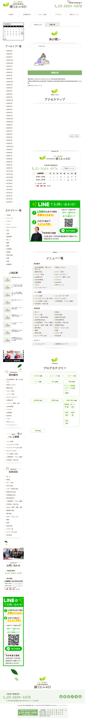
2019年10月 (9, 122)
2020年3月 (9, 112)
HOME (11, 14)
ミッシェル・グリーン (62, 705)
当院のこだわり (60, 267)
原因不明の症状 (60, 317)
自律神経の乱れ (40, 320)
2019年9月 (9, 125)
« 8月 (4, 39)
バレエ (38, 381)
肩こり (37, 312)
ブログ (37, 285)
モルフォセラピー (61, 274)
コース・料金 (39, 274)
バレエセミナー (40, 344)
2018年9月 (9, 149)
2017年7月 (9, 186)
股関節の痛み (59, 325)
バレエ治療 (38, 296)
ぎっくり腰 (38, 314)
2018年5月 (9, 159)
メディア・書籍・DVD (62, 277)
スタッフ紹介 (42, 14)
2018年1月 (9, 168)
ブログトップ (38, 24)
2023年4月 (9, 85)
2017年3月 (9, 193)
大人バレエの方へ (61, 298)
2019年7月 (9, 131)
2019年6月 (9, 134)
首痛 (66, 422)
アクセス (58, 14)
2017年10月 (9, 177)
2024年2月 (9, 78)
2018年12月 (9, 146)
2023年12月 (9, 82)
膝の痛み (38, 328)
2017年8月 (9, 183)
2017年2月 (9, 196)
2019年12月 (9, 119)
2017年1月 (9, 199)
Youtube (38, 376)
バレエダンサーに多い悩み (44, 298)
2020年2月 (9, 115)
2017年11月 (9, 174)
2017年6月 (9, 189)
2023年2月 (9, 88)
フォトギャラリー (41, 287)
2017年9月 (9, 180)
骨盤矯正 (72, 387)
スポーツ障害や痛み (41, 317)
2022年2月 (9, 97)
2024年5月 (9, 72)
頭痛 (56, 330)
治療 (71, 381)
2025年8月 (9, 54)
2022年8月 (9, 94)
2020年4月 (9, 109)
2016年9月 (9, 202)
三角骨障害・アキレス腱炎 (64, 301)
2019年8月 (9, 128)
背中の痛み (59, 314)
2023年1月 (9, 91)
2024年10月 (9, 63)
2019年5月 (9, 137)
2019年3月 (9, 143)
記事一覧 (52, 24)
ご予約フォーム (68, 168)
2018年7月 (9, 155)
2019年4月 (9, 140)
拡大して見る (74, 136)
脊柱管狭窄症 (59, 320)
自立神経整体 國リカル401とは (43, 268)
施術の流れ (38, 272)
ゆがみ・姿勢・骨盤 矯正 (44, 325)
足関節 (54, 400)
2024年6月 (9, 69)
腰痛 (36, 330)
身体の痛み (71, 400)
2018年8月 (9, 152)
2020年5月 (9, 106)
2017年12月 (9, 171)
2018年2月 (9, 165)
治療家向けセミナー (62, 344)
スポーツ (71, 376)
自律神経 (38, 400)
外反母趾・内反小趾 (41, 304)
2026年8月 (9, 51)
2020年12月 (9, 100)
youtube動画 (39, 279)
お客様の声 (26, 14)
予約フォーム (74, 14)
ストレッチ (55, 376)
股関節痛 (66, 406)
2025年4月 (9, 57)
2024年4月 (9, 75)
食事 (38, 430)
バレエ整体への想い (41, 301)
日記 (55, 381)
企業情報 (38, 282)
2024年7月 (9, 66)
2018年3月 (9, 162)
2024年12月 (9, 60)
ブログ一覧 (59, 333)
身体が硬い (38, 333)
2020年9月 (9, 103)
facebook (58, 282)
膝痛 (72, 414)
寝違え (57, 312)
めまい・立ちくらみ (62, 328)
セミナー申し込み (41, 335)
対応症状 (58, 335)
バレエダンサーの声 (62, 296)
